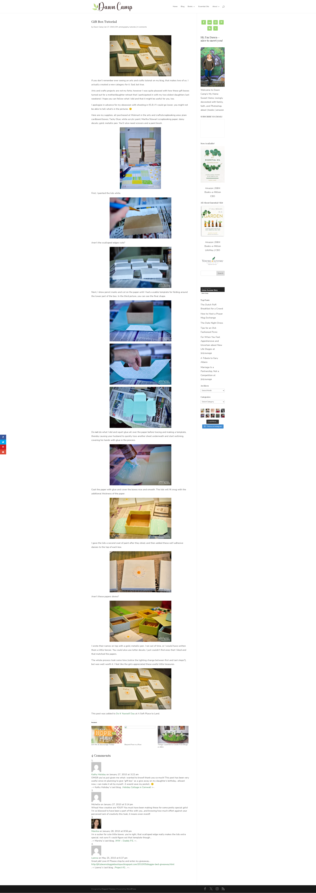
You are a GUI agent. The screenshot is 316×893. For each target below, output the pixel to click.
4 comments (142, 27)
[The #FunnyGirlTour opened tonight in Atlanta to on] (213, 416)
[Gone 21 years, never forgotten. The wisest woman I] (223, 410)
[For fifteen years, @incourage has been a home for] (223, 416)
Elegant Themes (108, 889)
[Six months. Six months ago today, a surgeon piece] (207, 416)
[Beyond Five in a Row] (140, 734)
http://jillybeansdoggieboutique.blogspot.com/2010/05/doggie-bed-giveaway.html (132, 864)
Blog (182, 7)
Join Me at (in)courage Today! (102, 744)
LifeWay (209, 250)
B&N (217, 188)
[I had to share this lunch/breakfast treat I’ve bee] (202, 410)
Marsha (95, 831)
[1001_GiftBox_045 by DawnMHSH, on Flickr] (140, 55)
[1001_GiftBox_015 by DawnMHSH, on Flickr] (140, 320)
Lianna (94, 857)
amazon (220, 109)
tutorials (132, 27)
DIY (116, 27)
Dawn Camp (98, 27)
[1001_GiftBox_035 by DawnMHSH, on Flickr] (140, 621)
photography (124, 27)
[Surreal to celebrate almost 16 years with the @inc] (202, 416)
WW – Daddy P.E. (124, 840)
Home (175, 7)
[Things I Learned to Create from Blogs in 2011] (173, 734)
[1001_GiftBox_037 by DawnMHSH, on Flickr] (140, 518)
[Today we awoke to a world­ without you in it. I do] (218, 410)
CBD (212, 196)
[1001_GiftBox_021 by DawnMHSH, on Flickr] (140, 407)
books (211, 109)
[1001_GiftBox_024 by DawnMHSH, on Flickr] (140, 464)
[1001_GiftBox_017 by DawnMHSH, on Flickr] (140, 364)
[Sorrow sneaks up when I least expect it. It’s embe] (213, 410)
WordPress (131, 889)
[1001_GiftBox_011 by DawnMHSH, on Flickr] (140, 267)
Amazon (209, 188)
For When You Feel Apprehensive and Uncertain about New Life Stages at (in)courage (211, 345)
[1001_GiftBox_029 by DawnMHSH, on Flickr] (140, 571)
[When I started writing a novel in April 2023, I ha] (218, 416)
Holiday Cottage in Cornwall (136, 787)
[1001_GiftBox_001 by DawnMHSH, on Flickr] (140, 158)
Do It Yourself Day (125, 713)
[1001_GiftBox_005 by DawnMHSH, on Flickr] (140, 217)
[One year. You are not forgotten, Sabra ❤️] (207, 410)
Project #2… (121, 867)
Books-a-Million (212, 192)
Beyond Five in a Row (133, 744)
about (203, 109)
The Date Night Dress (212, 322)
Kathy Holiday (98, 774)
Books (190, 7)
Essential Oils (203, 7)
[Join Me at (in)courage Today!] (106, 734)
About (214, 7)
